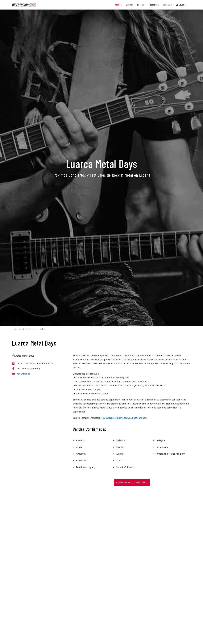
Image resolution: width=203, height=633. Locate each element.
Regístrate (154, 4)
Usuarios (182, 4)
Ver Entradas (23, 373)
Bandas (129, 4)
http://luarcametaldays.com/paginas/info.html (123, 417)
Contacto (167, 4)
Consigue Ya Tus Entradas (131, 482)
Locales (140, 4)
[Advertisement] (96, 511)
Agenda (118, 4)
